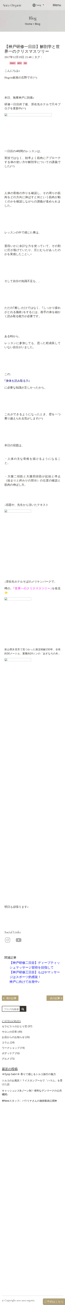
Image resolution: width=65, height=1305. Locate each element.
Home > (29, 24)
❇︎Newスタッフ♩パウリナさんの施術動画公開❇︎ (29, 1100)
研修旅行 (12, 63)
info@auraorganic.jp (14, 1260)
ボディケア (8, 1053)
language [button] (7, 1235)
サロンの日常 (9, 1031)
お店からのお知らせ (13, 1037)
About (5, 1199)
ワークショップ (11, 1048)
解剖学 (19, 63)
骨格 (25, 63)
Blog (5, 1230)
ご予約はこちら (12, 1170)
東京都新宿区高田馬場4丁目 (19, 1250)
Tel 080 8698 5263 (13, 1255)
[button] (41, 5)
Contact (6, 1215)
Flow (5, 1225)
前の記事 (11, 998)
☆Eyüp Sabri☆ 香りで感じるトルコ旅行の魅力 (29, 1074)
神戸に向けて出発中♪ (24, 981)
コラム (5, 1042)
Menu (57, 5)
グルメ (5, 1058)
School (6, 1220)
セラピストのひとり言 (14, 1026)
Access (6, 1209)
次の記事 (55, 998)
